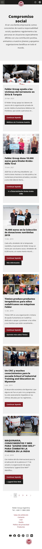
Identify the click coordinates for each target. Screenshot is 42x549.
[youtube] (10, 535)
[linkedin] (31, 535)
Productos (21, 527)
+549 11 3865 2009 (23, 510)
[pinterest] (23, 535)
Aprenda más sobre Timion (17, 335)
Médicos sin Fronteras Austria (18, 122)
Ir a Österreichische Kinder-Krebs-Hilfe (21, 192)
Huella (21, 522)
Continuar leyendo (14, 117)
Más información (13, 263)
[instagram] (27, 535)
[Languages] (39, 2)
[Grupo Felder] (21, 4)
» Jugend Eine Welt (14, 482)
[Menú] (2, 2)
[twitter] (19, 535)
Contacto (21, 517)
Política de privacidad (21, 525)
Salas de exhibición (21, 515)
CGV (21, 520)
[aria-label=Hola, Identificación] (35, 2)
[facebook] (14, 535)
